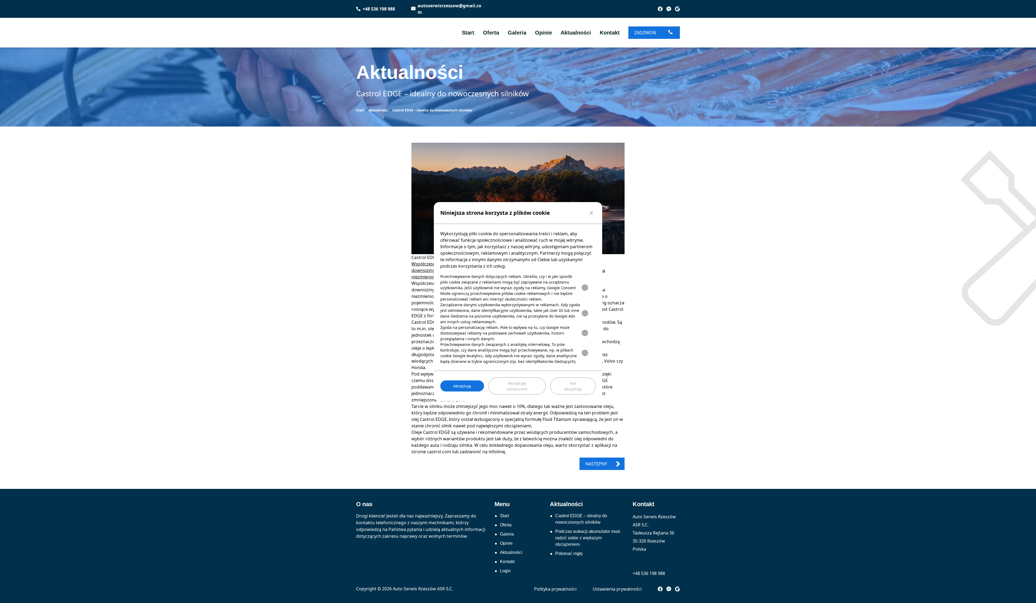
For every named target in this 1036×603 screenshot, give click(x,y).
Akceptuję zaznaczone (516, 386)
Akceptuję (462, 386)
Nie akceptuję (573, 386)
